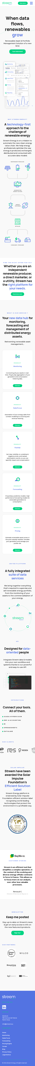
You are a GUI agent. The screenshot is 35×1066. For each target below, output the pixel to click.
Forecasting (6, 1041)
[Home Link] (7, 3)
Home (4, 1032)
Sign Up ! (17, 933)
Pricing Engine (7, 1043)
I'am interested (17, 51)
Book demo (23, 3)
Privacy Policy (6, 1052)
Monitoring (6, 1035)
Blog (3, 1049)
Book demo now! (17, 294)
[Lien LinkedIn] (4, 1007)
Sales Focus (6, 1038)
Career (4, 1046)
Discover (17, 385)
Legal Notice (6, 1055)
